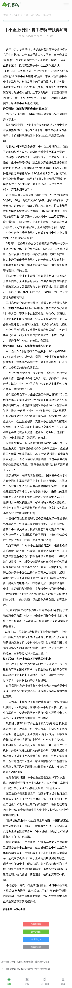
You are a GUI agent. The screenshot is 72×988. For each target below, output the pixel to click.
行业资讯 (17, 15)
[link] (6, 15)
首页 (6, 15)
